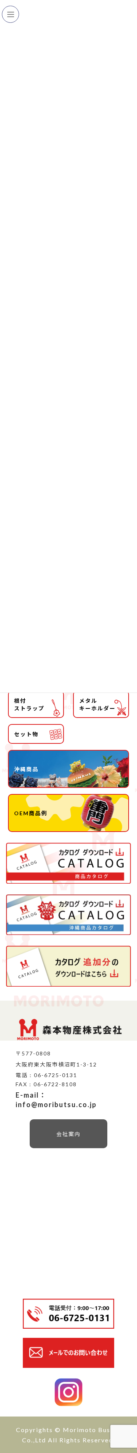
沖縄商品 (26, 769)
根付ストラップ (29, 704)
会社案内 (68, 1133)
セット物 (26, 734)
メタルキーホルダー (97, 704)
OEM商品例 (30, 813)
